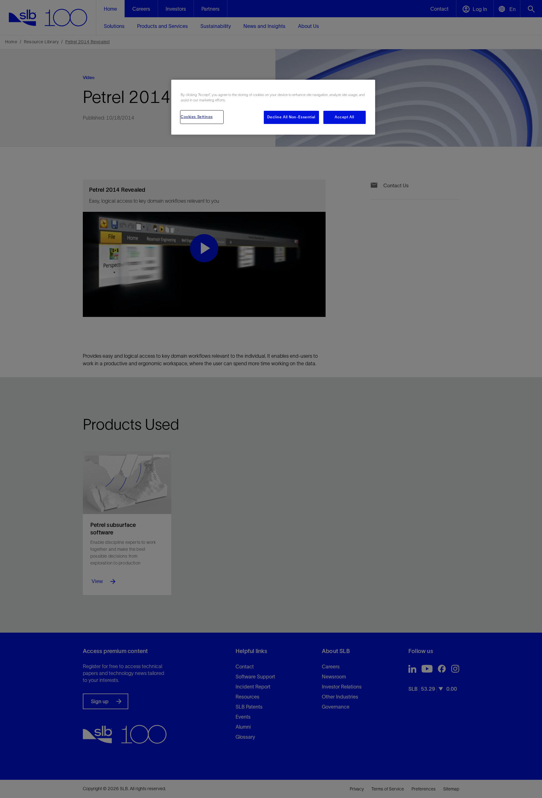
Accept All (344, 117)
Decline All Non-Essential (291, 117)
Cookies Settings (197, 117)
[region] (273, 107)
